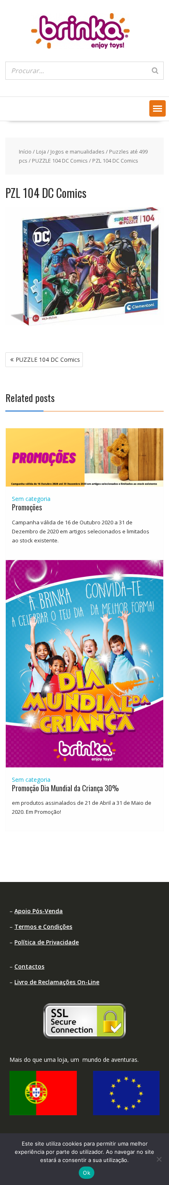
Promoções (27, 507)
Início (25, 151)
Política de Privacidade (46, 942)
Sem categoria (31, 499)
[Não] (159, 1159)
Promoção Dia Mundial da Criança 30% (65, 788)
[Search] (155, 70)
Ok (86, 1172)
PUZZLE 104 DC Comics (60, 160)
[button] (157, 108)
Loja (41, 151)
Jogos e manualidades (77, 151)
